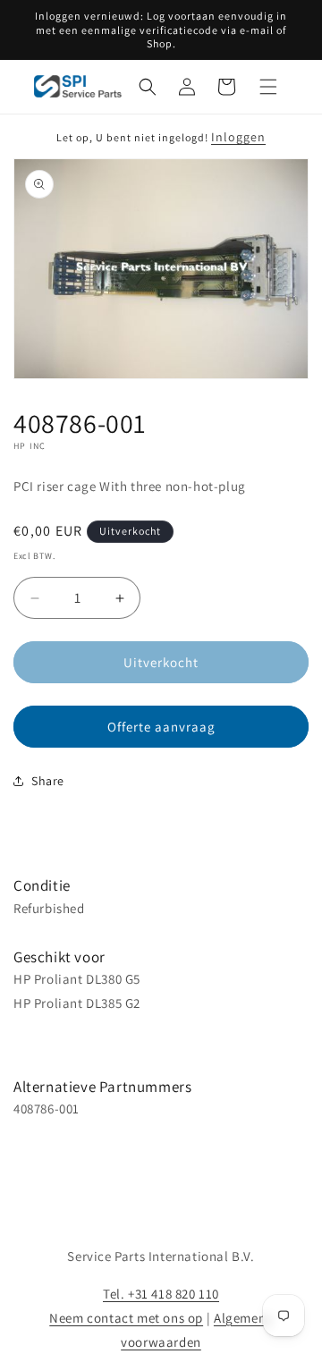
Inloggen (238, 137)
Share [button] (47, 781)
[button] (147, 86)
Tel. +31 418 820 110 (161, 1293)
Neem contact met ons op (126, 1317)
